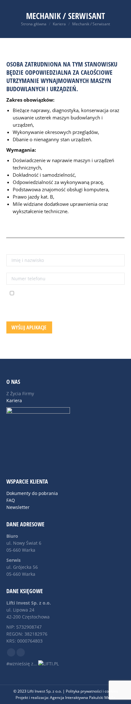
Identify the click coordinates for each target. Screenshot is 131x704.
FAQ (10, 500)
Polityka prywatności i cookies (92, 691)
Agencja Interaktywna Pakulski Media (82, 697)
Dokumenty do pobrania (32, 493)
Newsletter (18, 507)
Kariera (14, 400)
